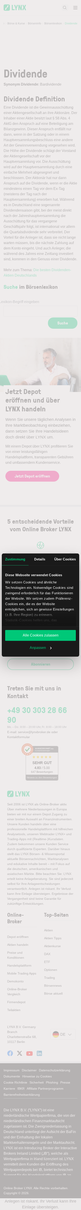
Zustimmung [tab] (15, 559)
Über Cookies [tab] (65, 559)
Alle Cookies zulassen (40, 635)
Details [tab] (39, 559)
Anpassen (38, 648)
